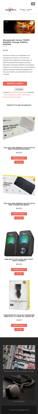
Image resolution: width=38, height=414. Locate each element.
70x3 (4, 95)
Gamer (19, 95)
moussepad (26, 95)
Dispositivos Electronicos (18, 92)
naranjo (5, 97)
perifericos (12, 97)
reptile (18, 97)
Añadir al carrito (15, 83)
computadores (12, 95)
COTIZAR (19, 89)
